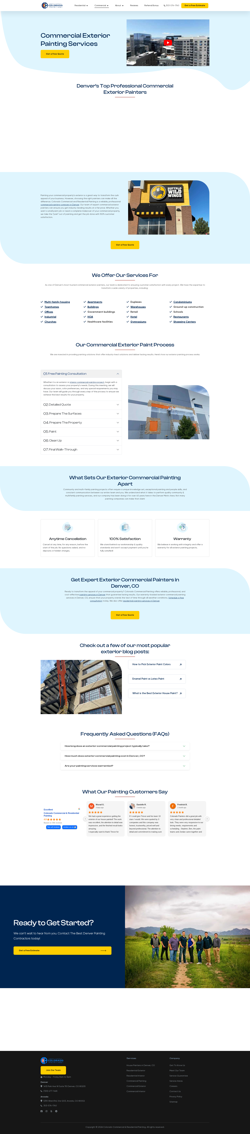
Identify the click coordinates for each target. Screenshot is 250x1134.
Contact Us (175, 1091)
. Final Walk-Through (60, 450)
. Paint (50, 432)
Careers (173, 1086)
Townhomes (52, 307)
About (118, 6)
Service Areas (176, 1081)
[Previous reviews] (85, 819)
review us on (68, 827)
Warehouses (138, 307)
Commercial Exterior (136, 1086)
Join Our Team (53, 1070)
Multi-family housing (57, 302)
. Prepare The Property (62, 423)
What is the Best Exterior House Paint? (155, 693)
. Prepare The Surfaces (62, 414)
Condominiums (182, 302)
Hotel (133, 317)
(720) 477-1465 (50, 1091)
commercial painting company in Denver (60, 205)
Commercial (100, 6)
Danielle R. (141, 804)
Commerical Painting (136, 1081)
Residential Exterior (136, 1071)
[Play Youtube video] (168, 42)
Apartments (95, 302)
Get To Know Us (177, 1065)
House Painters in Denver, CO (141, 1065)
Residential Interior (136, 1076)
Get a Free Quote (55, 54)
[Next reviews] (207, 819)
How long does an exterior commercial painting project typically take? (107, 746)
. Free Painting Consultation (64, 374)
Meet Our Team (177, 1071)
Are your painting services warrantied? (89, 766)
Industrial (50, 317)
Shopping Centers (184, 322)
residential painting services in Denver (141, 601)
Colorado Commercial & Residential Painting (61, 814)
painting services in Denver (92, 595)
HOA (90, 317)
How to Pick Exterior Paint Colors (151, 664)
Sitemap (174, 1102)
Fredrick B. (182, 804)
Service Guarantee (179, 1076)
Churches (50, 322)
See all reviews (53, 827)
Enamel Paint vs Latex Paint (148, 679)
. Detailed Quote (57, 405)
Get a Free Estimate (195, 6)
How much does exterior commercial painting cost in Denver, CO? (105, 756)
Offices (49, 312)
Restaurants (181, 317)
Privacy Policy (176, 1097)
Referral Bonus (151, 6)
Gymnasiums (138, 322)
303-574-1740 (172, 6)
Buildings (93, 307)
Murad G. (100, 804)
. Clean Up (52, 441)
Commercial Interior (136, 1091)
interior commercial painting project (87, 382)
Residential (80, 6)
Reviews (134, 6)
